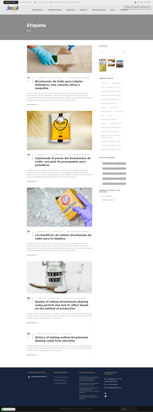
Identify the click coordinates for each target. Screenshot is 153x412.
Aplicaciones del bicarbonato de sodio (111, 128)
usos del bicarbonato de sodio (109, 103)
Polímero (103, 123)
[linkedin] (145, 3)
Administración (58, 78)
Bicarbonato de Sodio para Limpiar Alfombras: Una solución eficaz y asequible (59, 85)
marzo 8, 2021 (42, 298)
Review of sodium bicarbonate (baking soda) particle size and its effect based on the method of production (61, 305)
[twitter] (148, 3)
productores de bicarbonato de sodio (111, 91)
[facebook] (138, 3)
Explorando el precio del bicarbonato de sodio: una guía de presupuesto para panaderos (63, 161)
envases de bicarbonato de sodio (109, 87)
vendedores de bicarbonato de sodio (111, 95)
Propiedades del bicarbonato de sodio (111, 145)
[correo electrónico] (135, 3)
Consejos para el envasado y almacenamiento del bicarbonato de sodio (88, 397)
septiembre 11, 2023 (43, 78)
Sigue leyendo (31, 105)
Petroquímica (85, 78)
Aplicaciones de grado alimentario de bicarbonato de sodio (111, 136)
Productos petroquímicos (61, 377)
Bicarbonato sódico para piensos (110, 132)
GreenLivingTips (119, 111)
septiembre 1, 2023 (43, 232)
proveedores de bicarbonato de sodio (111, 99)
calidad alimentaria (106, 111)
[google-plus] (142, 3)
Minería (110, 115)
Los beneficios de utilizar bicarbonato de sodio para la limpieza (63, 237)
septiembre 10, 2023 (44, 155)
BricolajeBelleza (114, 107)
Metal (102, 115)
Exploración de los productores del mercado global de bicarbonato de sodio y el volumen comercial (89, 390)
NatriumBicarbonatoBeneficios (109, 119)
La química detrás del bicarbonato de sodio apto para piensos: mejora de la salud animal (89, 379)
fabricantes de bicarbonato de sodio (111, 141)
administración (58, 232)
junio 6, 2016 (41, 334)
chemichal (103, 107)
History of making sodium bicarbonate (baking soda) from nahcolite (61, 339)
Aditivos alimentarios (74, 78)
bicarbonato (104, 83)
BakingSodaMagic (116, 83)
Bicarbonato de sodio (115, 123)
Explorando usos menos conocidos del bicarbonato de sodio (89, 384)
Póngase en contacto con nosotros (137, 7)
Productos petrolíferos (60, 383)
